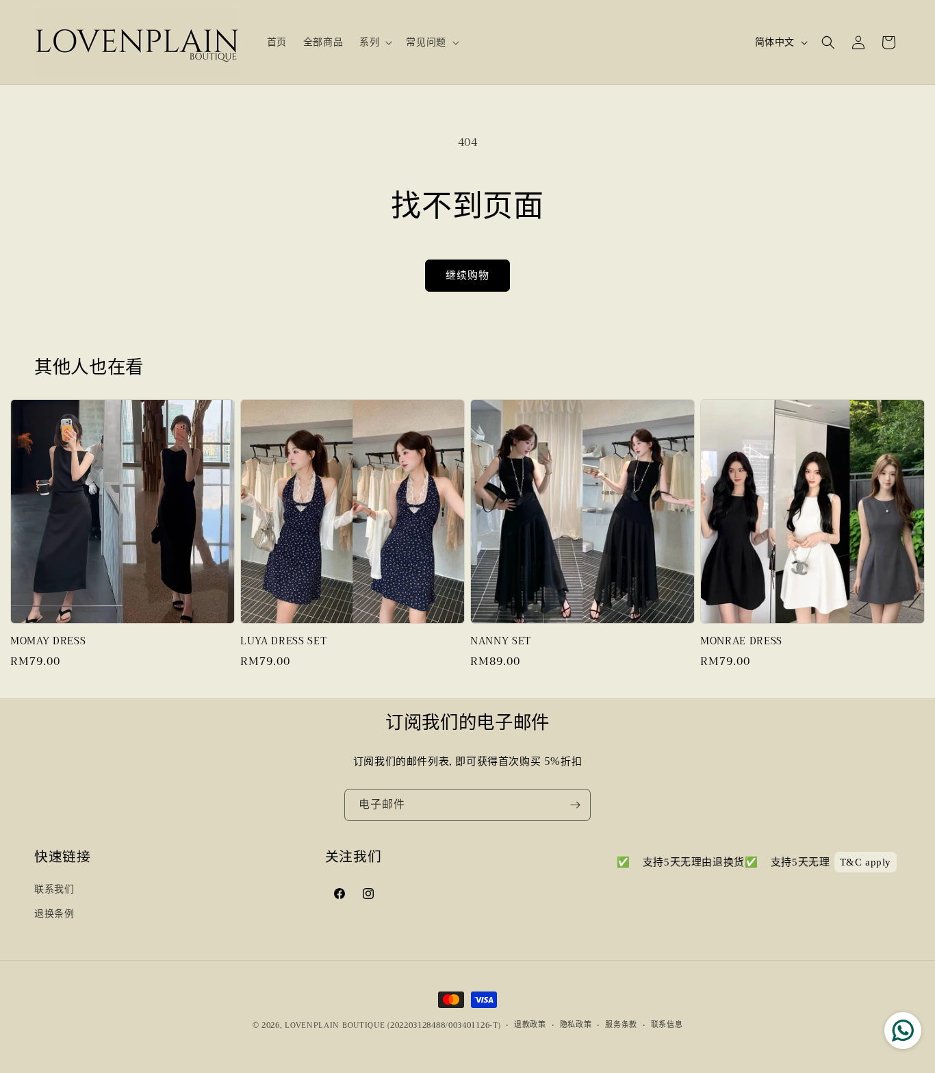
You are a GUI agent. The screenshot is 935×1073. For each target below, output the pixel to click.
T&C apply (865, 862)
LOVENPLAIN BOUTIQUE (335, 1025)
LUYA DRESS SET (283, 641)
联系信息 (667, 1025)
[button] (374, 41)
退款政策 (530, 1025)
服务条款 (621, 1025)
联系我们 (54, 889)
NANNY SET (500, 641)
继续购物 (467, 275)
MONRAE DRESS (741, 641)
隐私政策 (576, 1025)
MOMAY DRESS (48, 641)
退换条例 (54, 913)
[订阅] (575, 805)
